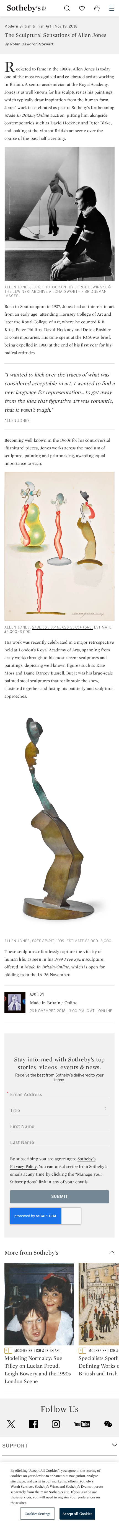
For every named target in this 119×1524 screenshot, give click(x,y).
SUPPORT (15, 1446)
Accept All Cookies (77, 1513)
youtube (82, 1424)
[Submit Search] (67, 8)
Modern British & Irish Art (27, 26)
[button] (61, 1252)
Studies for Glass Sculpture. (62, 627)
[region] (59, 1493)
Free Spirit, (43, 941)
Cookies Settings (37, 1513)
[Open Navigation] (112, 8)
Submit (59, 1196)
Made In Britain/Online (46, 967)
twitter (11, 1424)
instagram (56, 1424)
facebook (33, 1424)
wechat (108, 1424)
